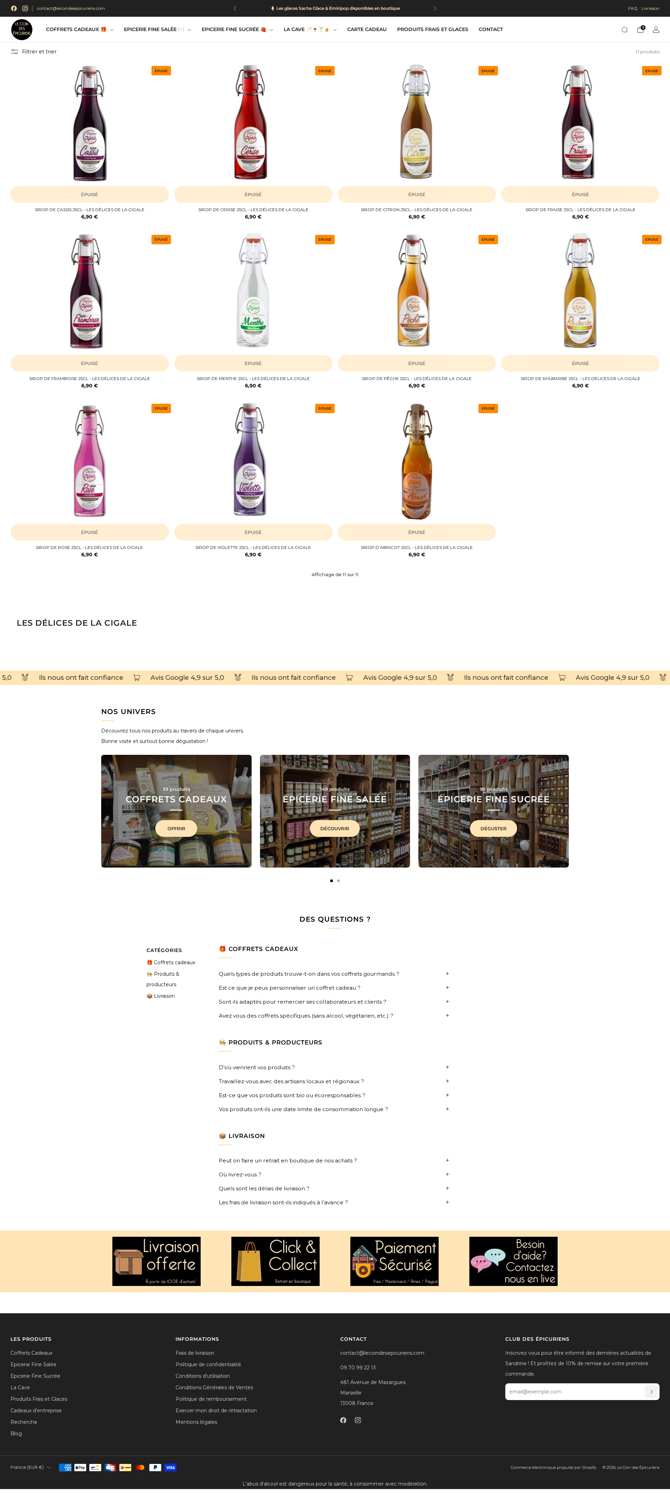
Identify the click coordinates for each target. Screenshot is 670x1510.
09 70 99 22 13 (358, 1367)
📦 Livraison (161, 996)
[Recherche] (624, 29)
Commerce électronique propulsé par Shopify (553, 1467)
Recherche (23, 1422)
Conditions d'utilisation (203, 1376)
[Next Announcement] (435, 8)
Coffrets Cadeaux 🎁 (76, 29)
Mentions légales (196, 1422)
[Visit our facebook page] (14, 8)
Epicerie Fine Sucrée (35, 1376)
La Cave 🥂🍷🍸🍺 (307, 29)
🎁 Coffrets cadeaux (171, 962)
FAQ (633, 8)
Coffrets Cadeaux (31, 1353)
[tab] (331, 880)
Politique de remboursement (211, 1399)
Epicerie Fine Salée (33, 1364)
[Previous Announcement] (234, 8)
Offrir (176, 828)
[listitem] (335, 8)
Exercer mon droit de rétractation (216, 1410)
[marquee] (335, 677)
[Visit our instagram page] (25, 8)
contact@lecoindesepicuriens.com (71, 8)
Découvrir (334, 828)
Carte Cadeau (367, 29)
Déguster (494, 828)
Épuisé (89, 194)
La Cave (20, 1387)
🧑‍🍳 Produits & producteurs (163, 979)
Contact (491, 29)
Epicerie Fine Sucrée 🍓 (234, 29)
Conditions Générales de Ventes (214, 1387)
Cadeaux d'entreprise (36, 1410)
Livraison (651, 8)
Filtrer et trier (39, 52)
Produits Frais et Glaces (432, 29)
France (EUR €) (27, 1467)
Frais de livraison (195, 1353)
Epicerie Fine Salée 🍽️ (154, 29)
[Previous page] (101, 811)
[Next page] (568, 811)
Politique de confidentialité (208, 1364)
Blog (16, 1433)
